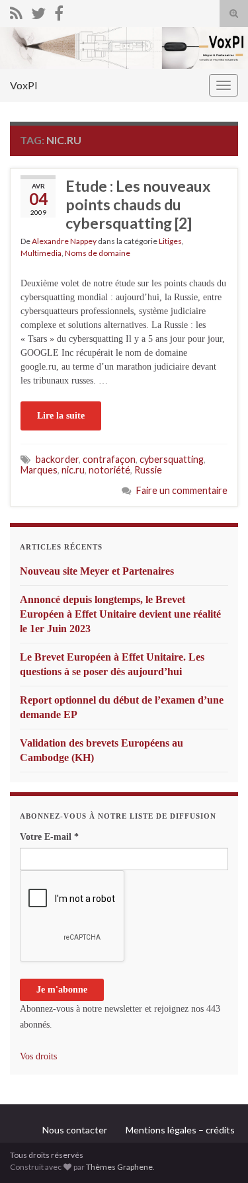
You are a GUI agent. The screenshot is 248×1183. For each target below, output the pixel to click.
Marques (39, 469)
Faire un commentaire (181, 490)
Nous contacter (74, 1129)
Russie (148, 469)
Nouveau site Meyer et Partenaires (97, 571)
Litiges (170, 241)
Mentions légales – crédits (180, 1129)
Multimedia (41, 253)
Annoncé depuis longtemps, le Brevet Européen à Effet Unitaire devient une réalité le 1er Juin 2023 (120, 614)
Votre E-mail (49, 837)
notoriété (109, 469)
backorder (57, 459)
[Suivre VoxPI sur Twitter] (38, 10)
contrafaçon (109, 459)
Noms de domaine (97, 253)
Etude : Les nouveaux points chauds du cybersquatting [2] (137, 204)
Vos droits (38, 1056)
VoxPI (24, 85)
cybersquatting (172, 459)
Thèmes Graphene (119, 1167)
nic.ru (73, 469)
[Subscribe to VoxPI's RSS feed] (16, 10)
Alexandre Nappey (64, 241)
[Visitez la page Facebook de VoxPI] (58, 10)
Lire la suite (61, 416)
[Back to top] (218, 1153)
